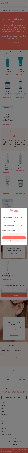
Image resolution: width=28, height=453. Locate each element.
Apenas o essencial (14, 240)
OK (14, 237)
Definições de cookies (14, 234)
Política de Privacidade (11, 230)
